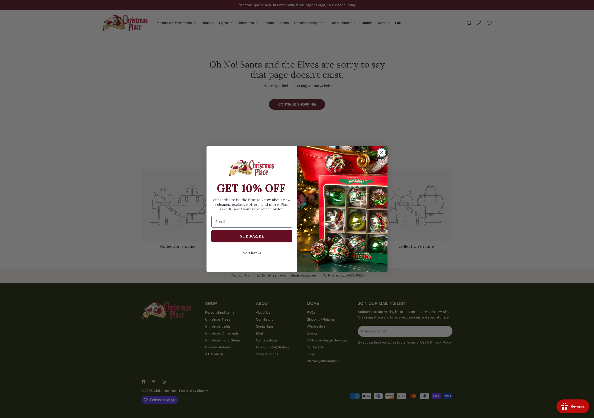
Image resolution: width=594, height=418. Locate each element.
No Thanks (251, 253)
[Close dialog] (382, 152)
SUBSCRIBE (252, 236)
